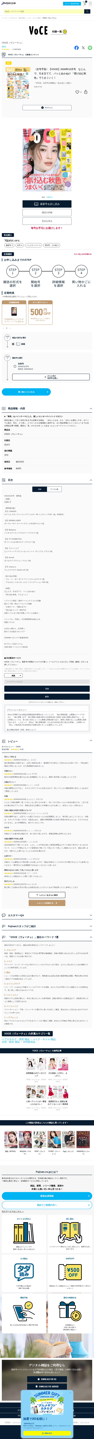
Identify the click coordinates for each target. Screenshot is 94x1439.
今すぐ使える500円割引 (82, 254)
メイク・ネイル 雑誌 (34, 18)
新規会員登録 (47, 1196)
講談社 (4, 47)
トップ (4, 18)
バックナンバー (33, 245)
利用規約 (8, 1422)
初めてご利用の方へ (47, 1205)
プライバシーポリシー (19, 1422)
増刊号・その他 (51, 245)
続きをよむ (49, 107)
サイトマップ (84, 1422)
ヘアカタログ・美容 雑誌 (16, 18)
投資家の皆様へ (73, 1422)
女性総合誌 (29, 1041)
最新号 (8, 245)
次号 (19, 245)
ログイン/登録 (72, 3)
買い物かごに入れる (26, 392)
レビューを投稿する (45, 903)
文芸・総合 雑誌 (11, 1042)
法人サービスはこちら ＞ (13, 1211)
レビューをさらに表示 (48, 895)
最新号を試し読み (50, 204)
